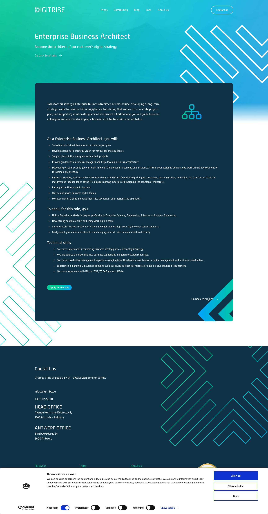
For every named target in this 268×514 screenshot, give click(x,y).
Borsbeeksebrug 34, (46, 433)
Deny (236, 496)
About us (163, 9)
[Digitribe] (46, 10)
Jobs (149, 9)
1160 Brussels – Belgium (49, 417)
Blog (137, 9)
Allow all (236, 475)
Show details (168, 508)
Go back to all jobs (46, 55)
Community (121, 9)
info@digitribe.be (45, 391)
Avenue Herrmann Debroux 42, (53, 412)
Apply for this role (59, 287)
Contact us (222, 10)
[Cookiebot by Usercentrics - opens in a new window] (26, 508)
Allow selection (236, 486)
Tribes (104, 9)
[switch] (95, 507)
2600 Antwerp (43, 438)
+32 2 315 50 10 (44, 399)
